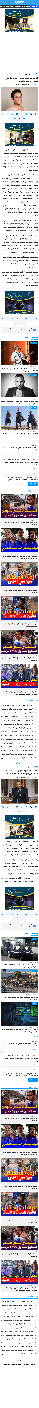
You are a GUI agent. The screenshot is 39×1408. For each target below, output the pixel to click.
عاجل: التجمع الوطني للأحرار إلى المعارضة (20, 728)
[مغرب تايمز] (19, 2)
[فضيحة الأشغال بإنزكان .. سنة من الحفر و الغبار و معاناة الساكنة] (19, 510)
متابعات (28, 767)
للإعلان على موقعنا (16, 1364)
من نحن (33, 1364)
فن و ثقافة (27, 74)
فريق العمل (7, 1364)
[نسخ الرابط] (8, 114)
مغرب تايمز (33, 84)
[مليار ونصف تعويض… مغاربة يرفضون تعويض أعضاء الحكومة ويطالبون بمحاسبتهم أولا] (19, 680)
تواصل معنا (26, 1364)
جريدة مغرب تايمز (14, 1360)
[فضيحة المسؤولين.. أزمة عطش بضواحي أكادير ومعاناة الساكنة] (19, 578)
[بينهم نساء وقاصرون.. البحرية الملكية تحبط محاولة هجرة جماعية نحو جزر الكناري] (19, 952)
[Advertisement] (19, 52)
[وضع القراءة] (12, 114)
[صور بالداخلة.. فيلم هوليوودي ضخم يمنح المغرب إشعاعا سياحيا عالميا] (19, 421)
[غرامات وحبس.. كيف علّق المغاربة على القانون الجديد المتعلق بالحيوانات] (19, 612)
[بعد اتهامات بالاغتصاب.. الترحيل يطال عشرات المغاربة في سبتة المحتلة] (19, 985)
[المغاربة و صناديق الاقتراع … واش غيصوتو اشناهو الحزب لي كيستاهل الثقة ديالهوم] (19, 544)
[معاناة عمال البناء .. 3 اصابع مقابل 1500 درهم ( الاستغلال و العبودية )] (19, 646)
